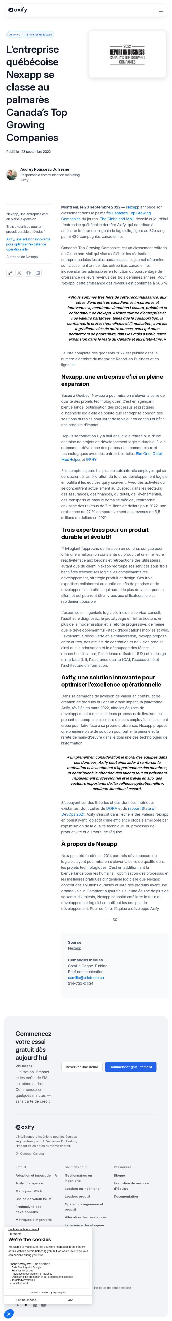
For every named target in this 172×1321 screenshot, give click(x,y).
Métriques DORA (29, 1191)
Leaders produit (77, 1196)
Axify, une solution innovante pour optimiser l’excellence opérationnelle (28, 244)
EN (17, 1305)
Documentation (126, 1196)
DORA (111, 808)
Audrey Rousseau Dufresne (44, 169)
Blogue (119, 1175)
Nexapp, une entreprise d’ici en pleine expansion (27, 216)
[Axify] (17, 10)
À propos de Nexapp (22, 257)
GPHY (91, 459)
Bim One (143, 453)
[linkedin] (38, 273)
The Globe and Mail (116, 219)
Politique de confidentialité (112, 1288)
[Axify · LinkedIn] (35, 1305)
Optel (157, 453)
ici (73, 365)
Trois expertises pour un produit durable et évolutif (25, 229)
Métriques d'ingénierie (34, 1220)
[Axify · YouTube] (43, 1305)
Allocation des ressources (86, 1217)
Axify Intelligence (29, 1183)
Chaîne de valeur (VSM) (34, 1199)
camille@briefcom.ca (86, 977)
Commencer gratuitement (130, 1067)
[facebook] (28, 273)
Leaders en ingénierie (82, 1189)
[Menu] (160, 10)
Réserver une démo (82, 1067)
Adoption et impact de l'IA (36, 1175)
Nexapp (132, 207)
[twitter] (19, 273)
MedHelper (71, 459)
